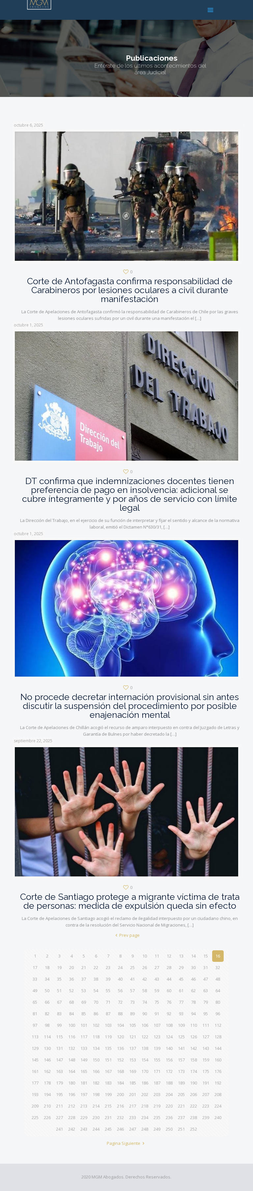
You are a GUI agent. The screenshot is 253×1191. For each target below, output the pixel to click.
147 (59, 1060)
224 (217, 1106)
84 (71, 1014)
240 (217, 1117)
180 (71, 1083)
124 (169, 1037)
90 (144, 1014)
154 (144, 1060)
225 (35, 1117)
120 (120, 1037)
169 (132, 1071)
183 (108, 1083)
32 (217, 967)
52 (71, 990)
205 (181, 1094)
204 (169, 1094)
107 (157, 1025)
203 (157, 1094)
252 (193, 1129)
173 (181, 1071)
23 (108, 967)
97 (35, 1025)
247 (132, 1129)
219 (157, 1106)
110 (193, 1025)
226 (47, 1117)
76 (169, 1002)
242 (71, 1129)
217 (132, 1106)
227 (59, 1117)
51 (59, 990)
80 (217, 1002)
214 (96, 1106)
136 (120, 1048)
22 (96, 967)
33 (35, 979)
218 (144, 1106)
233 (132, 1117)
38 (96, 979)
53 (83, 990)
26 (144, 967)
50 (47, 990)
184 (120, 1083)
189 (181, 1083)
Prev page (129, 935)
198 (96, 1094)
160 (217, 1060)
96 (217, 1014)
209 (35, 1106)
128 (217, 1037)
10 (144, 956)
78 (193, 1002)
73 (132, 1002)
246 (120, 1129)
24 (120, 967)
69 (83, 1002)
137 (132, 1048)
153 (132, 1060)
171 (157, 1071)
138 (144, 1048)
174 (193, 1071)
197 (83, 1094)
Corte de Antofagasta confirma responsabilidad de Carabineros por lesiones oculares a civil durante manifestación (130, 290)
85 (83, 1014)
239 (205, 1117)
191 (205, 1083)
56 (120, 990)
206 (193, 1094)
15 (205, 956)
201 (132, 1094)
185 (132, 1083)
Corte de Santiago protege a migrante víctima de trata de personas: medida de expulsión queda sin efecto (129, 901)
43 (157, 979)
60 (169, 990)
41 (132, 979)
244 (96, 1129)
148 (71, 1060)
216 (120, 1106)
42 (144, 979)
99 (59, 1025)
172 (169, 1071)
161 (35, 1071)
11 (157, 956)
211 (59, 1106)
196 (71, 1094)
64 (217, 990)
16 (217, 956)
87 (108, 1014)
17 (35, 967)
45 (181, 979)
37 (83, 979)
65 (35, 1002)
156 (169, 1060)
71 (108, 1002)
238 (193, 1117)
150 (96, 1060)
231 (108, 1117)
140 (169, 1048)
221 (181, 1106)
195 (59, 1094)
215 (108, 1106)
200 (120, 1094)
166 (96, 1071)
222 (193, 1106)
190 (193, 1083)
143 (205, 1048)
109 (181, 1025)
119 (108, 1037)
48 (217, 979)
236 (169, 1117)
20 (71, 967)
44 (169, 979)
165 (83, 1071)
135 (108, 1048)
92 (169, 1014)
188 (169, 1083)
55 (108, 990)
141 (181, 1048)
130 (47, 1048)
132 (71, 1048)
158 (193, 1060)
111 (205, 1025)
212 (71, 1106)
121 (132, 1037)
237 (181, 1117)
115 (59, 1037)
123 (157, 1037)
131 (59, 1048)
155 (157, 1060)
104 (120, 1025)
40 (120, 979)
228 (71, 1117)
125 (181, 1037)
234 (144, 1117)
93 (181, 1014)
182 (96, 1083)
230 (96, 1117)
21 (83, 967)
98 (47, 1025)
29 (181, 967)
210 (47, 1106)
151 (108, 1060)
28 (169, 967)
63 (205, 990)
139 (157, 1048)
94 (193, 1014)
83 (59, 1014)
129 (35, 1048)
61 (181, 990)
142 (193, 1048)
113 (35, 1037)
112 (217, 1025)
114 (47, 1037)
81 (35, 1014)
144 (217, 1048)
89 (132, 1014)
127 (205, 1037)
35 (59, 979)
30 (193, 967)
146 (47, 1060)
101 (83, 1025)
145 (35, 1060)
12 (169, 956)
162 (47, 1071)
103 (108, 1025)
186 (144, 1083)
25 (132, 967)
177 (35, 1083)
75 (157, 1002)
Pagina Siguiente (123, 1143)
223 (205, 1106)
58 (144, 990)
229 (83, 1117)
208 (217, 1094)
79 (205, 1002)
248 (144, 1129)
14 (193, 956)
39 (108, 979)
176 (217, 1071)
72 (120, 1002)
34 (47, 979)
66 (47, 1002)
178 (47, 1083)
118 (96, 1037)
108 (169, 1025)
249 (157, 1129)
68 (71, 1002)
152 (120, 1060)
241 (59, 1129)
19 (59, 967)
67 (59, 1002)
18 (47, 967)
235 (157, 1117)
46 (193, 979)
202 (144, 1094)
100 (71, 1025)
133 (83, 1048)
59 (157, 990)
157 (181, 1060)
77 (181, 1002)
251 (181, 1129)
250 (169, 1129)
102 (96, 1025)
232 (120, 1117)
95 (205, 1014)
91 (157, 1014)
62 (193, 990)
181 (83, 1083)
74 (144, 1002)
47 (205, 979)
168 (120, 1071)
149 (83, 1060)
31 (205, 967)
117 (83, 1037)
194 (47, 1094)
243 (83, 1129)
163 (59, 1071)
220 (169, 1106)
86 (96, 1014)
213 (83, 1106)
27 (157, 967)
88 (120, 1014)
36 (71, 979)
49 (35, 990)
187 (157, 1083)
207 (205, 1094)
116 (71, 1037)
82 (47, 1014)
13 (181, 956)
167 (108, 1071)
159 (205, 1060)
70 (96, 1002)
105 (132, 1025)
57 (132, 990)
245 (108, 1129)
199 (108, 1094)
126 (193, 1037)
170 (144, 1071)
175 (205, 1071)
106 (144, 1025)
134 (96, 1048)
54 (96, 990)
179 (59, 1083)
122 (144, 1037)
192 (217, 1083)
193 (35, 1094)
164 (71, 1071)
